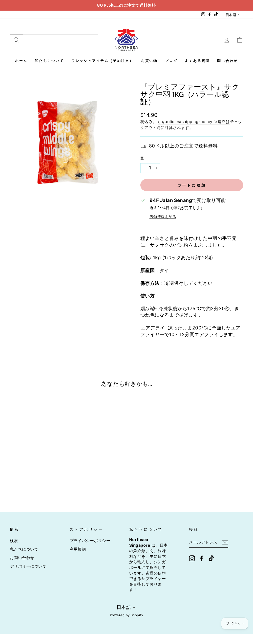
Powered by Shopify (126, 615)
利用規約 (78, 549)
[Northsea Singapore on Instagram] (192, 558)
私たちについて (24, 549)
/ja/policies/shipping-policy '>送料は (194, 121)
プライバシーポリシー (90, 540)
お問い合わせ (22, 557)
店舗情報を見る (162, 216)
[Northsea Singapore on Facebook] (202, 558)
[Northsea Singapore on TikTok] (211, 558)
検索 (14, 540)
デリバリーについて (28, 566)
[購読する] (225, 542)
